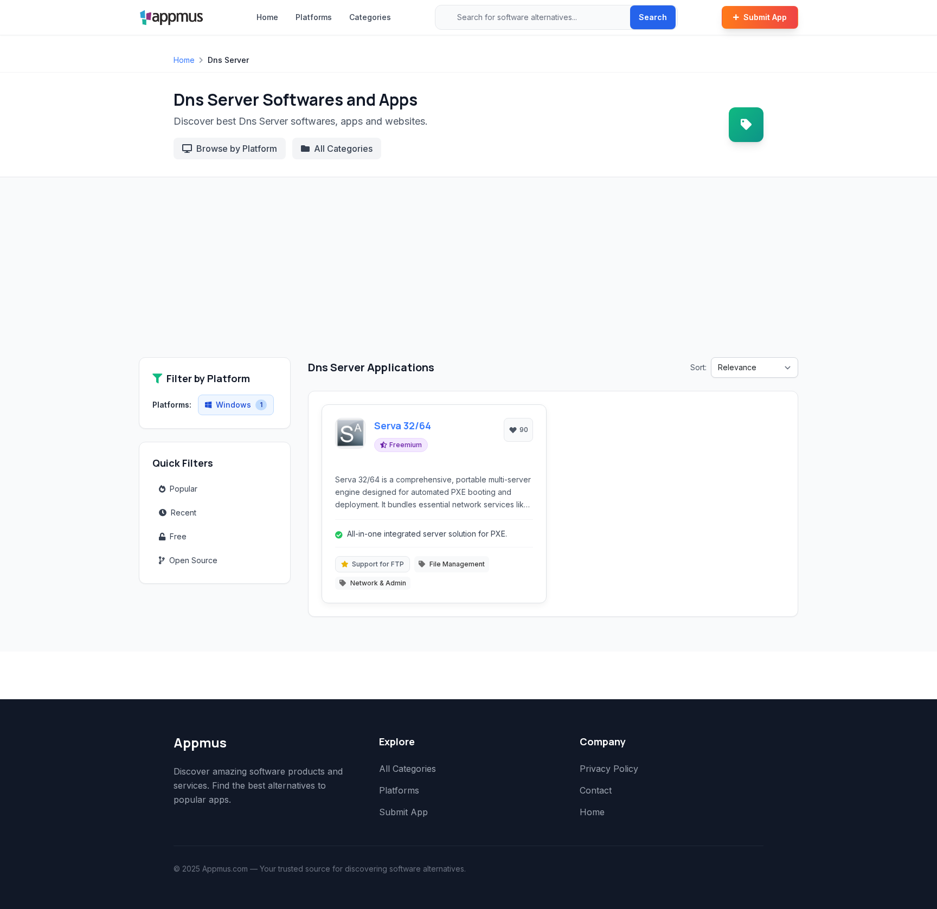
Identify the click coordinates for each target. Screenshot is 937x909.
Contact (596, 790)
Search (653, 17)
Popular (183, 488)
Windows (239, 404)
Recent (183, 512)
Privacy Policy (609, 768)
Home (267, 17)
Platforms (314, 17)
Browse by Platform (236, 148)
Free (178, 536)
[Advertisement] (468, 276)
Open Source (193, 560)
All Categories (343, 148)
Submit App (765, 17)
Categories (370, 17)
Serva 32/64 (402, 425)
